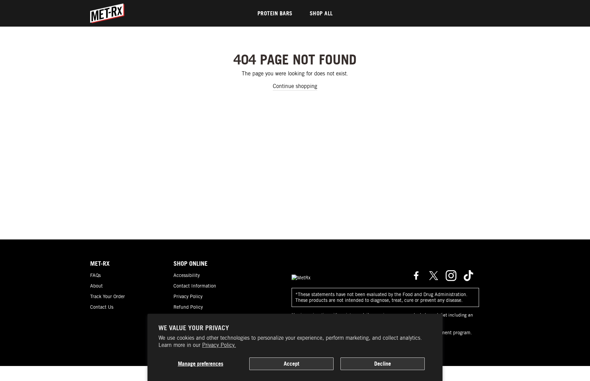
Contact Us (101, 307)
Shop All (321, 13)
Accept (291, 363)
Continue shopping (295, 86)
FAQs (95, 275)
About (96, 286)
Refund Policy (188, 307)
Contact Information (194, 286)
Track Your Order (107, 296)
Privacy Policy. (219, 345)
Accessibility (186, 275)
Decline (382, 363)
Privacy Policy (187, 296)
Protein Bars (275, 13)
